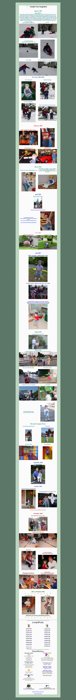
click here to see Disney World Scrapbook (38, 209)
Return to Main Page (38, 693)
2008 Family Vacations (47, 666)
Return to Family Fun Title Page (38, 691)
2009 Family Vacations (47, 670)
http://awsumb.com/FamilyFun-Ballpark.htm (28, 222)
